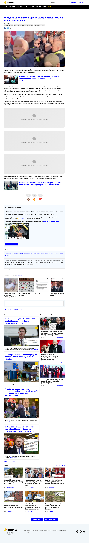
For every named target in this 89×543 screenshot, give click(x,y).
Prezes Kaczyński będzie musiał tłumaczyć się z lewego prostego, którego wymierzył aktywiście (52, 333)
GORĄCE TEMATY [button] (29, 6)
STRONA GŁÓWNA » (11, 244)
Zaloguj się (73, 2)
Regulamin (64, 530)
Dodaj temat (58, 530)
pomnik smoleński (29, 25)
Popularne (35, 530)
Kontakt (53, 530)
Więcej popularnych (9, 461)
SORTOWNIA (12, 6)
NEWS (6, 6)
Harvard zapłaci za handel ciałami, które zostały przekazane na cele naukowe (13, 505)
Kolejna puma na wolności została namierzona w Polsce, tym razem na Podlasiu (53, 506)
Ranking (40, 530)
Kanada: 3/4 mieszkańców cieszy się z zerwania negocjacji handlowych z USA (54, 481)
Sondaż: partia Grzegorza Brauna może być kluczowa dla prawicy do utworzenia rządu (33, 482)
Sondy (49, 530)
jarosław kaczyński (8, 25)
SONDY (44, 6)
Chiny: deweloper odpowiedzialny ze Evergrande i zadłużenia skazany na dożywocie (32, 506)
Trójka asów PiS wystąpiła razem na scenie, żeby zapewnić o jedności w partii (52, 381)
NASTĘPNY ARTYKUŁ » (50, 519)
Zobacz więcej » (25, 80)
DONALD (5, 13)
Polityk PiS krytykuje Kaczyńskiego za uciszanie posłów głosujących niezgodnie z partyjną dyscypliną (52, 357)
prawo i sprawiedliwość (39, 25)
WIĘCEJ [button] (49, 6)
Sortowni (19, 276)
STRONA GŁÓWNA (37, 519)
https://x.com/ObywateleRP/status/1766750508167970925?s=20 (20, 266)
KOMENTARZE (20, 6)
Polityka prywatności (28, 532)
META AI (37, 293)
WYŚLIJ (14, 28)
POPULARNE (38, 6)
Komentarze (29, 530)
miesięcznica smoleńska (19, 25)
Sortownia (21, 218)
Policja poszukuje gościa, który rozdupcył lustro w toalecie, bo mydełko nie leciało (10, 297)
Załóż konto (81, 2)
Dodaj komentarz (9, 302)
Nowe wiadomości (60, 465)
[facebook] (5, 28)
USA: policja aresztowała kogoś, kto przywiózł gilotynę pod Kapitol (13, 481)
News (25, 530)
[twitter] (8, 28)
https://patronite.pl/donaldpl (51, 221)
